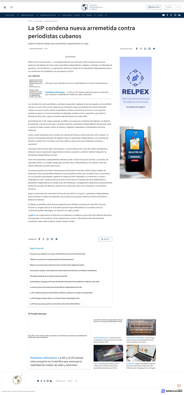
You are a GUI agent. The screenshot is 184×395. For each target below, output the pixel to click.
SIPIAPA (30, 21)
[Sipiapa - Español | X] (171, 15)
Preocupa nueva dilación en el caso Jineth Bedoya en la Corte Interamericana (57, 254)
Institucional (10, 15)
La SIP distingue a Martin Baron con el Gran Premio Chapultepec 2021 (55, 298)
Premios (89, 15)
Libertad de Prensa (27, 15)
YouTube (38, 381)
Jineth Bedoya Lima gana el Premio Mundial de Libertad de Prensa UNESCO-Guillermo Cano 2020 (64, 281)
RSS (76, 381)
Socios (100, 15)
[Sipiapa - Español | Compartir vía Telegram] (154, 49)
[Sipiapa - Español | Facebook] (167, 15)
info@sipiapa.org (60, 381)
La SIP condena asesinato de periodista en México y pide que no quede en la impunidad (61, 293)
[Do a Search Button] (11, 7)
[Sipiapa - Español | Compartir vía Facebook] (137, 49)
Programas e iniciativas (48, 15)
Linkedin (51, 381)
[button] (154, 7)
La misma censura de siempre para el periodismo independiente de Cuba (56, 287)
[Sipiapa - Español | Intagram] (175, 15)
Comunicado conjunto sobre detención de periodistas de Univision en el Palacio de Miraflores (63, 270)
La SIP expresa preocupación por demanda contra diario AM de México (55, 304)
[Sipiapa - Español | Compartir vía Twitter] (141, 49)
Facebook (41, 381)
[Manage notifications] (179, 385)
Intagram (48, 381)
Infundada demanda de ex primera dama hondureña (48, 276)
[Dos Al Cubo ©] (171, 392)
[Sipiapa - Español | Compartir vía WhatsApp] (145, 49)
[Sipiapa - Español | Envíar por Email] (149, 49)
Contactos (70, 381)
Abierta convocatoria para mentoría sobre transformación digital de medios (57, 265)
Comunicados (67, 15)
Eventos (77, 15)
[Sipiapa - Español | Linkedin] (179, 15)
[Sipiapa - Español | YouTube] (163, 15)
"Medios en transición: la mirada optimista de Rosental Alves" (52, 259)
